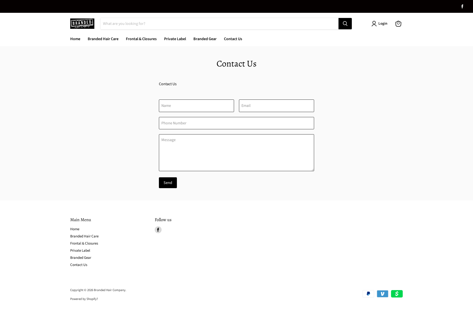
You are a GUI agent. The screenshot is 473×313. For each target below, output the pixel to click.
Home (75, 39)
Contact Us (233, 39)
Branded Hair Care (103, 39)
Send (168, 182)
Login (382, 23)
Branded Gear (205, 39)
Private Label (175, 39)
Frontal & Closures (141, 39)
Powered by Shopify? (84, 299)
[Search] (345, 23)
